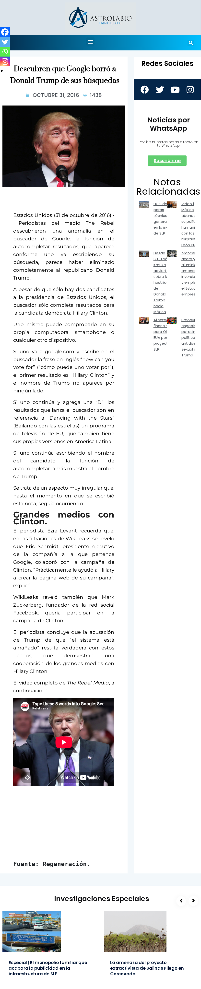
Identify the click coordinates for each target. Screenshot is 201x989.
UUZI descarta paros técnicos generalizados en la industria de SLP (166, 218)
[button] (90, 41)
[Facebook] (5, 32)
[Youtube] (175, 89)
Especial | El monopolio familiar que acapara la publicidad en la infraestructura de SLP (48, 968)
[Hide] (2, 71)
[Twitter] (5, 42)
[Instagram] (5, 61)
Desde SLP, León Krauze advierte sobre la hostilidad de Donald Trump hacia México (162, 282)
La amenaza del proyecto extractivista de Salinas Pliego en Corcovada (147, 968)
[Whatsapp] (5, 52)
